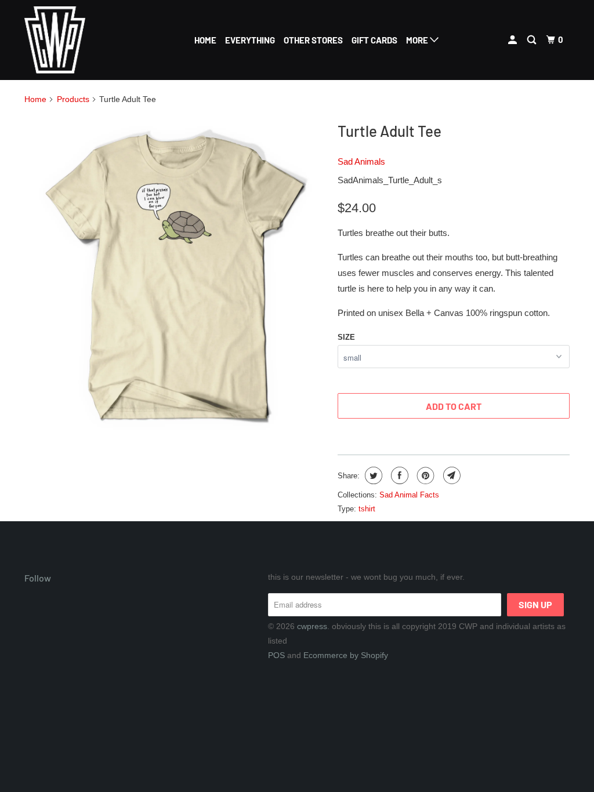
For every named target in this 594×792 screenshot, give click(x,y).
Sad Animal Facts (409, 495)
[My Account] (513, 40)
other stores (313, 40)
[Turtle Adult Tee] (175, 278)
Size (346, 337)
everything (250, 40)
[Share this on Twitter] (372, 475)
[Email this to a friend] (450, 475)
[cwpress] (70, 40)
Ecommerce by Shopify (345, 655)
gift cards (374, 40)
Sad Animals (361, 161)
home (205, 40)
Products (73, 99)
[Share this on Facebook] (398, 475)
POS (276, 655)
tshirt (366, 508)
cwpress (312, 626)
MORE (418, 40)
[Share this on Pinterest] (424, 475)
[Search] (532, 40)
